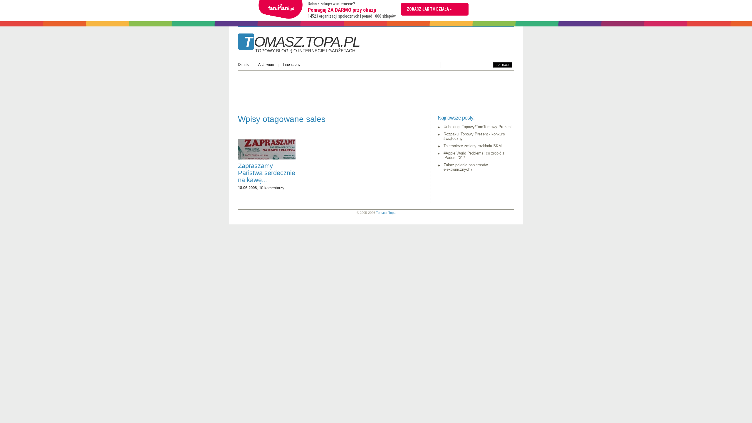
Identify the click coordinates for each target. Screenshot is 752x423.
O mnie (243, 65)
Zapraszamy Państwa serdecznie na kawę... (266, 173)
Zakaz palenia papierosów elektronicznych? (466, 167)
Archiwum (266, 65)
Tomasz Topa (385, 212)
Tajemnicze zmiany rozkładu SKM (473, 146)
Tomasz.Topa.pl (302, 43)
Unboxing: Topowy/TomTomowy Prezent (478, 127)
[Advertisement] (345, 87)
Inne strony (292, 65)
